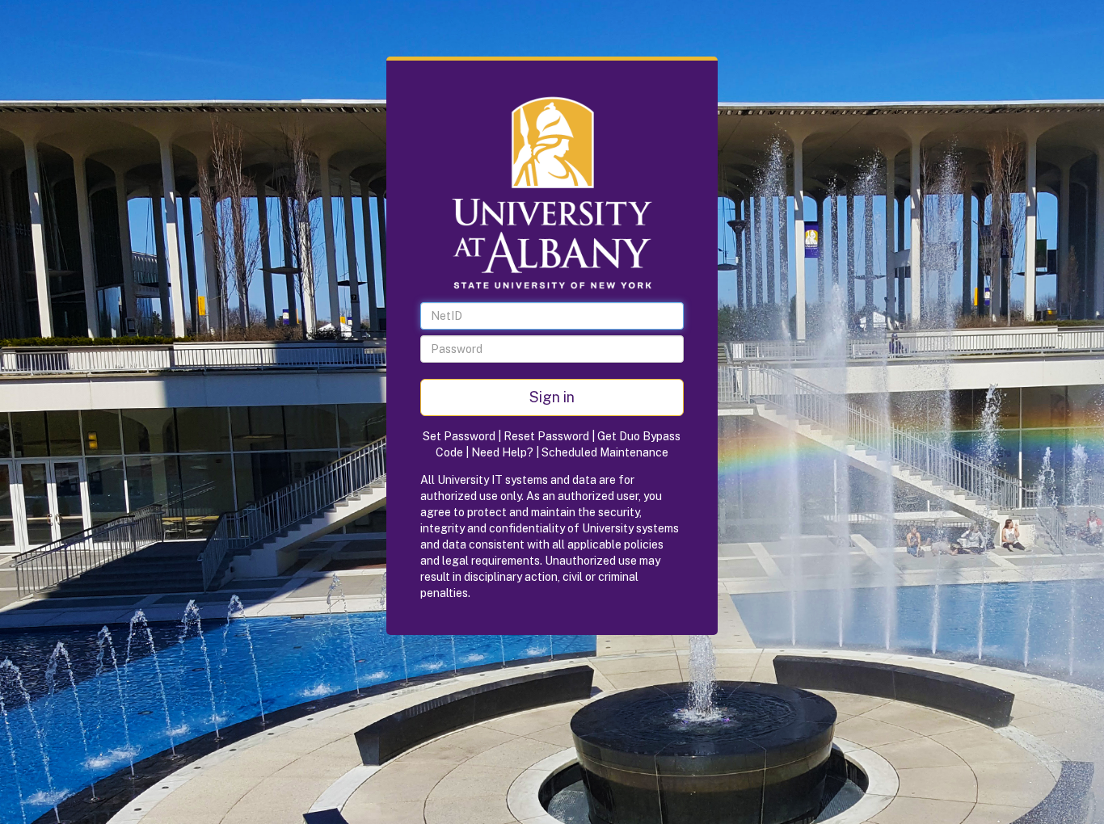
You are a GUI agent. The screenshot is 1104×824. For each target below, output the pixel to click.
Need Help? (502, 452)
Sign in (552, 397)
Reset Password (546, 436)
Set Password (459, 436)
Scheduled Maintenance (604, 452)
